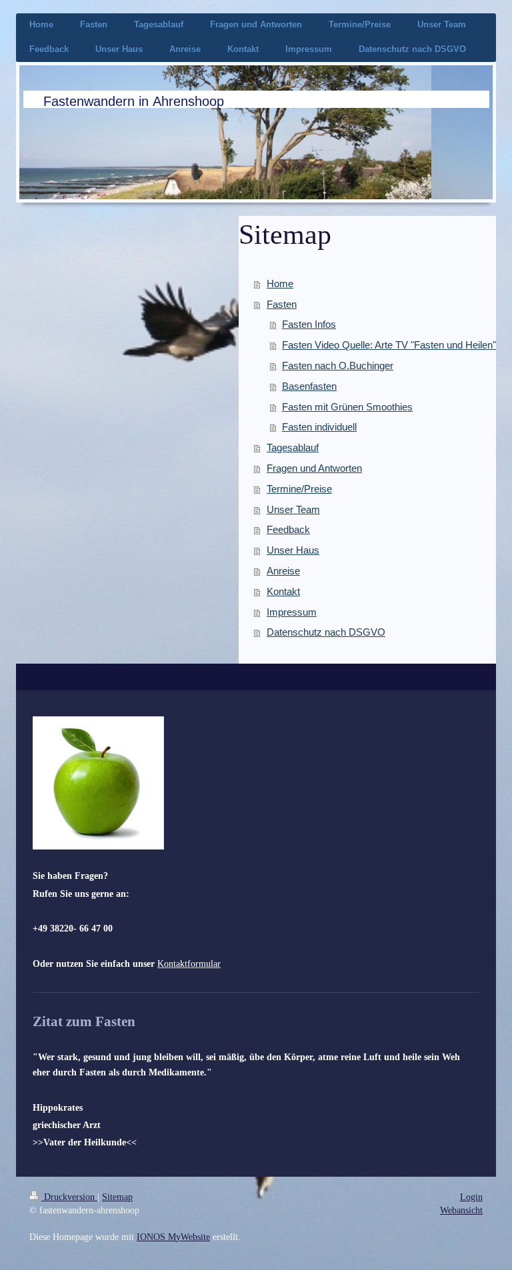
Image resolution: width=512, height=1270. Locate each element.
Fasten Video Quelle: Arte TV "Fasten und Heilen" (389, 344)
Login (471, 1196)
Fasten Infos (309, 324)
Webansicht (461, 1210)
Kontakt (283, 591)
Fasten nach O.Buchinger (337, 365)
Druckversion (69, 1196)
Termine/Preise (299, 488)
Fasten (282, 304)
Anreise (283, 570)
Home (280, 283)
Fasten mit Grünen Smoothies (347, 406)
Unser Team (293, 509)
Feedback (288, 529)
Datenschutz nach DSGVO (326, 632)
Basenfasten (309, 386)
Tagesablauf (293, 447)
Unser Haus (293, 550)
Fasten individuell (319, 426)
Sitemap (117, 1196)
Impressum (292, 612)
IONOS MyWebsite (173, 1236)
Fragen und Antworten (314, 468)
